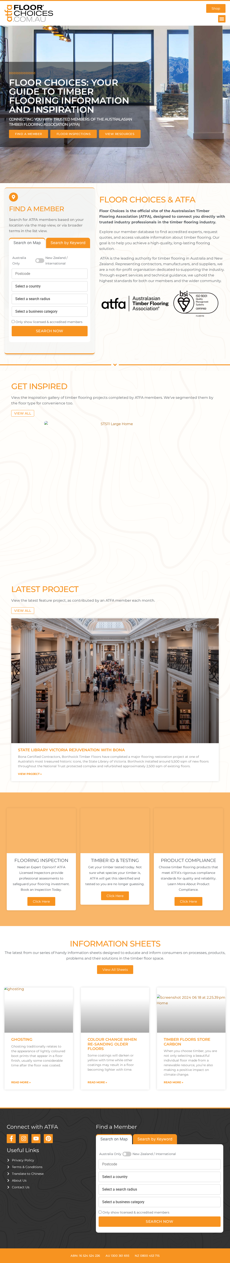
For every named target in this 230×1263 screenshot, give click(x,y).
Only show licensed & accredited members (48, 322)
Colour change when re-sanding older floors (112, 1044)
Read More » (21, 1082)
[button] (222, 18)
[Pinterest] (48, 1138)
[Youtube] (35, 1138)
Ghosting (21, 1039)
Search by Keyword (68, 242)
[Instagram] (23, 1138)
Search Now (49, 331)
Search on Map (27, 242)
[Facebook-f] (11, 1138)
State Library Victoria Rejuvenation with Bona (71, 750)
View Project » (30, 774)
